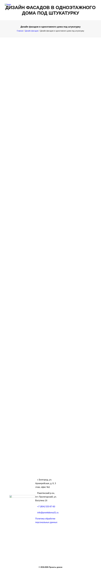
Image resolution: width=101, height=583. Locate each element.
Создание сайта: (20, 535)
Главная (20, 31)
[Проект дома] (50, 7)
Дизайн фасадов (31, 31)
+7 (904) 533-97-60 (46, 506)
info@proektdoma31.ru (48, 512)
